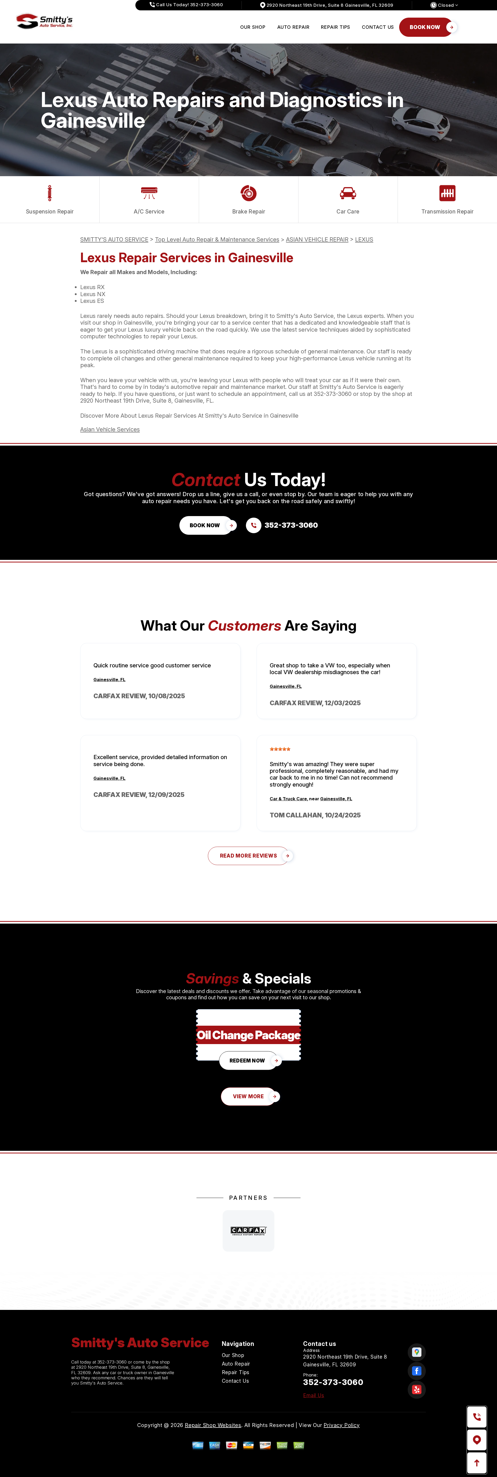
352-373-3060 (333, 393)
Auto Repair (293, 27)
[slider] (280, 749)
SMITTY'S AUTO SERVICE (114, 239)
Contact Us (378, 27)
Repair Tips (335, 27)
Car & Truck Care (288, 798)
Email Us (313, 1395)
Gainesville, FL (109, 679)
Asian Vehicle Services (110, 429)
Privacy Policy (342, 1425)
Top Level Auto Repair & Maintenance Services (217, 239)
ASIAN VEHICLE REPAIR (317, 239)
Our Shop (252, 27)
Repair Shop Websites (213, 1425)
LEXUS (364, 239)
